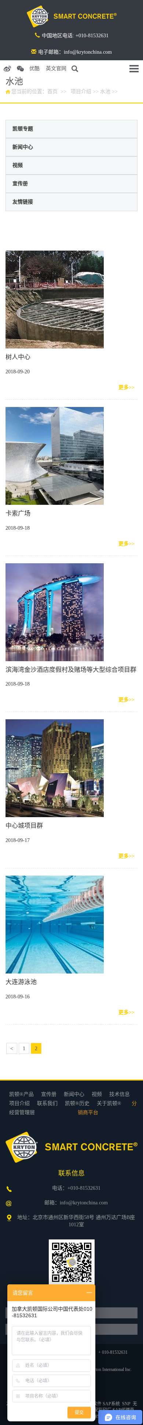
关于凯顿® (109, 1103)
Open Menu (134, 68)
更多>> (126, 387)
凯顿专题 (22, 129)
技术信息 (119, 1094)
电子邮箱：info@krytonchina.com (75, 52)
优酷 (34, 68)
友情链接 (22, 202)
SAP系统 (111, 1403)
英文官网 (56, 68)
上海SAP (97, 1416)
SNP (126, 1403)
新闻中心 (22, 147)
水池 (105, 91)
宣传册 (20, 183)
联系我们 (47, 1103)
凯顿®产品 (21, 1094)
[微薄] (7, 68)
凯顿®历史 (77, 1103)
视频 (17, 165)
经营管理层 (22, 1112)
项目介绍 (81, 91)
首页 (52, 91)
